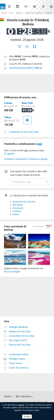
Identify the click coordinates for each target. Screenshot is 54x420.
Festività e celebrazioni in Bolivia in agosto (26, 159)
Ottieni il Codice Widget (27, 46)
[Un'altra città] (27, 120)
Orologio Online (17, 359)
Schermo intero (34, 47)
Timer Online (15, 363)
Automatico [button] (26, 396)
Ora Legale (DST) (18, 340)
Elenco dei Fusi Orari (20, 345)
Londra (8, 103)
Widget (26, 6)
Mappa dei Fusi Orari (19, 331)
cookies (21, 405)
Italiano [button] (8, 396)
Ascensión (17, 208)
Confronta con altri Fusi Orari (23, 132)
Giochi (34, 6)
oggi (39, 144)
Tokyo (7, 117)
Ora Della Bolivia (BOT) (21, 68)
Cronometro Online (18, 354)
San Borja (17, 205)
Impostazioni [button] (51, 6)
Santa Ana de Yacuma (23, 201)
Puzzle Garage (11, 271)
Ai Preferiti (19, 46)
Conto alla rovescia (19, 368)
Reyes (15, 214)
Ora (9, 6)
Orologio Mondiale (18, 327)
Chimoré (16, 211)
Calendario (17, 6)
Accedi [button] (43, 6)
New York (27, 103)
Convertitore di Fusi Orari (22, 336)
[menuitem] (9, 6)
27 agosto (9, 154)
